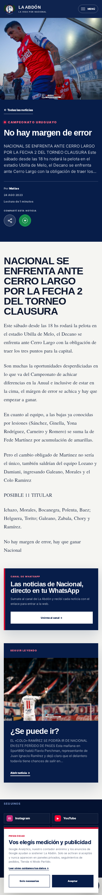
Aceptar (73, 880)
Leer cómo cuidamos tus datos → (29, 868)
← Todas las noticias (18, 110)
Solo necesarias (29, 880)
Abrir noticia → (20, 772)
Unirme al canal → (52, 617)
